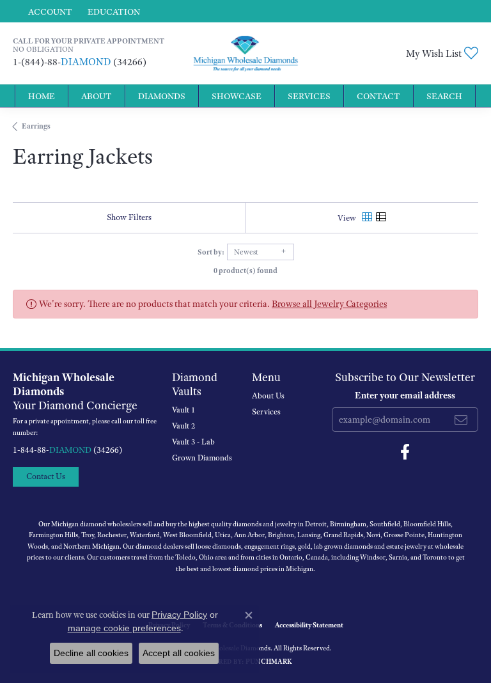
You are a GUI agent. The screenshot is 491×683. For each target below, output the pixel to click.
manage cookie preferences (124, 628)
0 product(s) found (245, 270)
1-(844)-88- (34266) (79, 62)
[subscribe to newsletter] (461, 419)
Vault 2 (183, 426)
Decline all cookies (91, 653)
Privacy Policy (179, 614)
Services (309, 96)
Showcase (236, 96)
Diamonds (161, 96)
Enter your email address (405, 395)
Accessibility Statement (309, 624)
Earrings (36, 126)
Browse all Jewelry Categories (329, 304)
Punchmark (269, 661)
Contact (378, 96)
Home (41, 96)
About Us (268, 396)
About (96, 96)
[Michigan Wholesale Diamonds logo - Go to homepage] (245, 53)
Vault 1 (183, 410)
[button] (49, 11)
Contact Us (45, 476)
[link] (112, 11)
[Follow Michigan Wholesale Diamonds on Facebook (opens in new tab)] (405, 452)
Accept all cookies (179, 653)
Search (444, 96)
